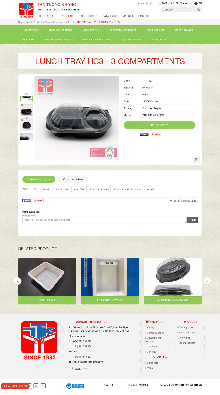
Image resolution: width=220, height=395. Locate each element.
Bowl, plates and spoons (123, 30)
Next (26, 119)
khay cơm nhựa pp (99, 189)
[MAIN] (40, 16)
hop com (46, 189)
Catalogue (152, 346)
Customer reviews (73, 179)
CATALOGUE (110, 16)
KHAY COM (79, 189)
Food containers (91, 30)
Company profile (155, 332)
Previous (26, 95)
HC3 (34, 189)
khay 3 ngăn (62, 189)
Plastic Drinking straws (60, 30)
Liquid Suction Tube (131, 39)
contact (144, 16)
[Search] (198, 9)
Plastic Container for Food (59, 22)
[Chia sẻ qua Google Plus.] (156, 134)
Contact (151, 351)
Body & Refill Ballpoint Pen (97, 39)
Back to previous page (185, 201)
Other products (160, 39)
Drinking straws (186, 327)
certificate (89, 16)
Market (128, 16)
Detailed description (39, 179)
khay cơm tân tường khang (127, 189)
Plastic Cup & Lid (155, 30)
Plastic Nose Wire (183, 30)
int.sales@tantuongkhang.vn (88, 362)
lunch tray (151, 189)
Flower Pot (29, 39)
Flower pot (184, 337)
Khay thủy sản (30, 30)
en (200, 3)
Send (192, 220)
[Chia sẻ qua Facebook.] (144, 134)
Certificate (152, 363)
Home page (24, 22)
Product (67, 16)
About (51, 16)
